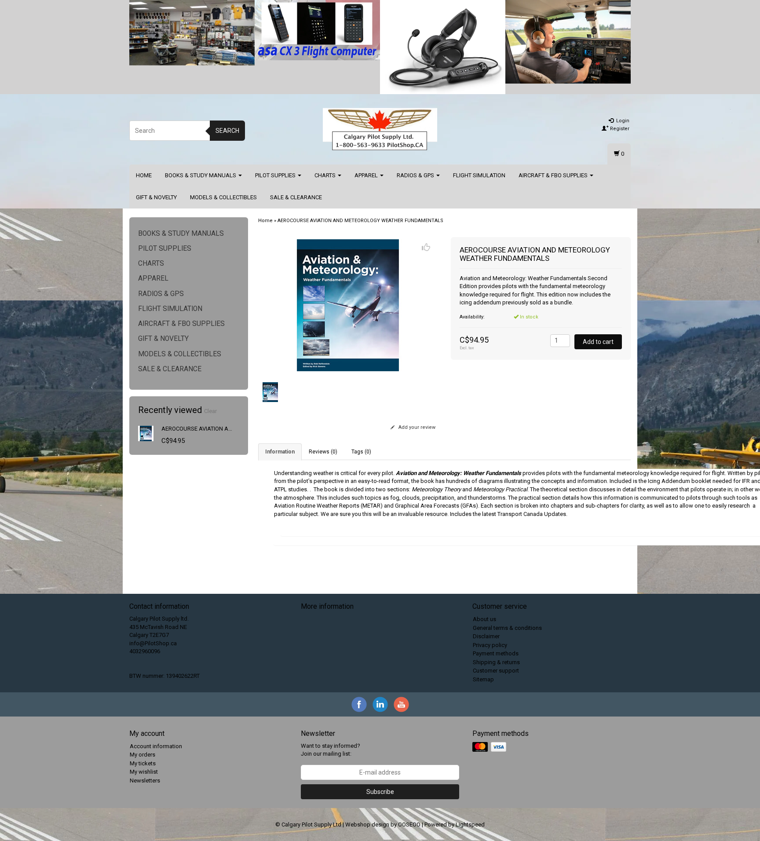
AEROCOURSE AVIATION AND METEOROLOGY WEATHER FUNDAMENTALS (360, 220)
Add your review (416, 427)
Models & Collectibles (223, 197)
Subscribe (380, 791)
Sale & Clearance (296, 197)
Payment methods (496, 653)
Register (619, 129)
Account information (156, 746)
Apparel (366, 175)
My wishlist (144, 771)
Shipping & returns (496, 662)
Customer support (496, 670)
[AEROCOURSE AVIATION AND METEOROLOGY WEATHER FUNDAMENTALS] (145, 433)
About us (484, 619)
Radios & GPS (416, 175)
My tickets (143, 763)
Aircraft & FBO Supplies (554, 175)
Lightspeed (470, 824)
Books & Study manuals (201, 175)
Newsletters (145, 780)
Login (622, 121)
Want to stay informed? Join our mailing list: (330, 749)
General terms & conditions (507, 628)
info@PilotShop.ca (153, 643)
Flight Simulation (479, 175)
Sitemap (483, 679)
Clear (210, 411)
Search (227, 130)
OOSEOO (409, 824)
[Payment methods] (490, 747)
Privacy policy (490, 645)
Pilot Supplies (276, 175)
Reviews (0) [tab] (323, 452)
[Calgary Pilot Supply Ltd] (380, 129)
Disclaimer (486, 636)
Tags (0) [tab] (361, 452)
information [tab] (280, 452)
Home (144, 175)
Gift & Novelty (156, 197)
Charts (325, 175)
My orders (142, 754)
